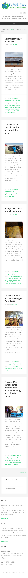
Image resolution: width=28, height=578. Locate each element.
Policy (10, 283)
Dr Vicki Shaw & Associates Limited (14, 6)
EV (9, 194)
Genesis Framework (8, 574)
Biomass (16, 368)
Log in (23, 574)
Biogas (12, 368)
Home (11, 29)
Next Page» (23, 472)
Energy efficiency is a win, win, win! (13, 210)
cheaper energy (15, 276)
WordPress (18, 574)
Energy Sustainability (14, 107)
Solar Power (11, 112)
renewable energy (9, 100)
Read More (4, 518)
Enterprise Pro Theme (18, 572)
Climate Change (13, 278)
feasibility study (9, 109)
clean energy (12, 105)
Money (15, 109)
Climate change (14, 98)
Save (15, 111)
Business (13, 103)
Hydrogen (13, 194)
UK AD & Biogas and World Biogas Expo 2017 (13, 298)
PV (18, 109)
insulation (15, 281)
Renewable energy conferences (12, 363)
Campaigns (13, 455)
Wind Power (12, 196)
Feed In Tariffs (8, 281)
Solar (18, 111)
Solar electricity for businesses (14, 40)
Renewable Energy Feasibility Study (14, 364)
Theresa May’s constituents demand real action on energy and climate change (13, 389)
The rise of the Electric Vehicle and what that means (12, 129)
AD (11, 366)
